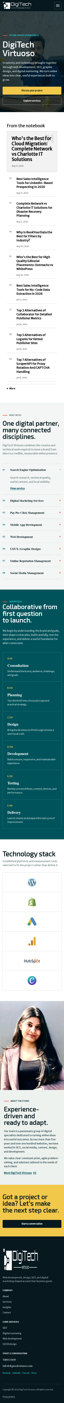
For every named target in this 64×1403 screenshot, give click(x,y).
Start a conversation (32, 1223)
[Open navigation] (57, 5)
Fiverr (34, 1372)
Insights (7, 1307)
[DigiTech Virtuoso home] (17, 5)
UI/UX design (10, 1344)
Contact (7, 1312)
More (12, 388)
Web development (12, 1338)
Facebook (7, 1372)
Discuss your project (32, 90)
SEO (5, 1328)
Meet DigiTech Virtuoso (20, 1173)
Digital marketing (12, 1333)
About (6, 1296)
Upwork (26, 1372)
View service (17, 488)
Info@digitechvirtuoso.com (17, 1366)
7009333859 (9, 1360)
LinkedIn (16, 1372)
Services (7, 1301)
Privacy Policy (9, 1397)
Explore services (32, 100)
